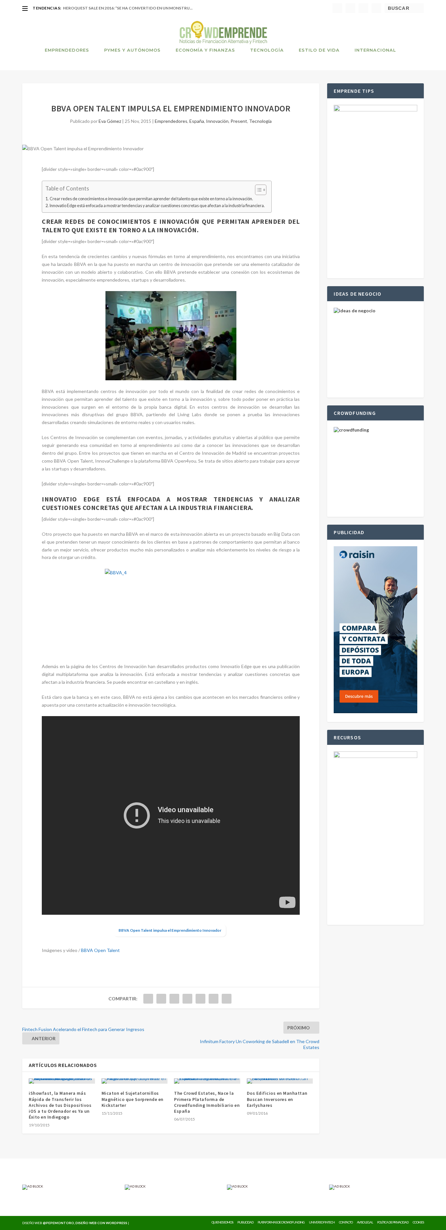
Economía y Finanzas (205, 50)
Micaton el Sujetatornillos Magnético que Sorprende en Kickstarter (133, 1099)
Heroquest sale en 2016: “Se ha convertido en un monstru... (128, 8)
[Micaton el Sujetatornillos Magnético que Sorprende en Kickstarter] (135, 1081)
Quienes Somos (222, 1222)
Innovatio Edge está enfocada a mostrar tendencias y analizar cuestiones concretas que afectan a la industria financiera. (157, 205)
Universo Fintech (322, 1222)
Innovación (217, 121)
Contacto (346, 1222)
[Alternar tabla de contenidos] (257, 189)
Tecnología (267, 50)
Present (239, 121)
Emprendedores (67, 50)
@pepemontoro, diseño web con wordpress (85, 1223)
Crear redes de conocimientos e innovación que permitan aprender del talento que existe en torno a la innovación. (151, 198)
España (196, 121)
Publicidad (245, 1222)
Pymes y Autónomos (132, 50)
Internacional (375, 50)
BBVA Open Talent (100, 950)
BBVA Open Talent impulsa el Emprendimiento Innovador (170, 930)
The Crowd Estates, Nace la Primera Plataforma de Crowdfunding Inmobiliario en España (207, 1102)
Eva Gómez (110, 121)
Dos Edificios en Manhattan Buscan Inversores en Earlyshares (277, 1099)
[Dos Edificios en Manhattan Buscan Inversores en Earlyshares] (280, 1081)
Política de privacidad (392, 1222)
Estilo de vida (319, 50)
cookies (418, 1222)
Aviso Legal (365, 1222)
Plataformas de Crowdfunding (281, 1222)
